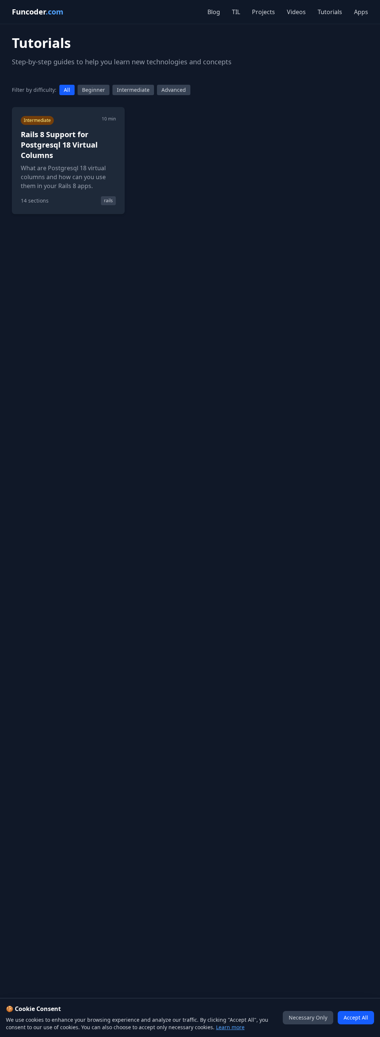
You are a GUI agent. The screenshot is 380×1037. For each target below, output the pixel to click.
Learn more (230, 1027)
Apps (361, 12)
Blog (213, 12)
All (67, 89)
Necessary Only (308, 1017)
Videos (296, 12)
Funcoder (37, 12)
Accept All (356, 1017)
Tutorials (330, 12)
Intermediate (133, 89)
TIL (236, 12)
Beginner (93, 89)
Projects (263, 12)
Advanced (173, 89)
